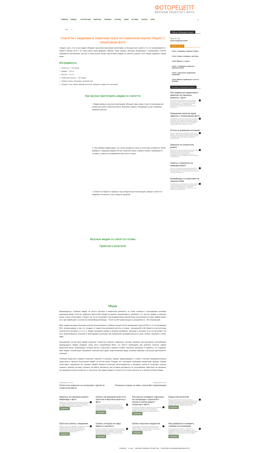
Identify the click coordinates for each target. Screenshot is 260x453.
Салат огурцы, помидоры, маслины (185, 56)
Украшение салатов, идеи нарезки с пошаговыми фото (185, 114)
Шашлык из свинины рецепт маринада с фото (74, 398)
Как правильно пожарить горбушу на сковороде (181, 424)
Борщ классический (178, 397)
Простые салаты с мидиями (73, 423)
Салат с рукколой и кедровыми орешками (183, 73)
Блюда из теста (175, 38)
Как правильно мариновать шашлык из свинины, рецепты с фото (184, 95)
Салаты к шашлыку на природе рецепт (181, 164)
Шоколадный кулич (179, 40)
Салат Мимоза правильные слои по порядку (185, 80)
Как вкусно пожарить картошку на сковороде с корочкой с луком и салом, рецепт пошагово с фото (148, 401)
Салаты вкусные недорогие (146, 423)
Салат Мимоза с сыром (181, 61)
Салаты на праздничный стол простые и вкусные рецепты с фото (111, 399)
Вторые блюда (79, 26)
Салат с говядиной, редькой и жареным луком (183, 67)
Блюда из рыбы (66, 26)
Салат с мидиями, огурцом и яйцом (185, 51)
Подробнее (64, 408)
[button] (198, 19)
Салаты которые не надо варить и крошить (108, 424)
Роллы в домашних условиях (185, 130)
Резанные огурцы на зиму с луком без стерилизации (140, 385)
